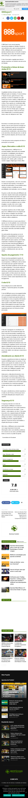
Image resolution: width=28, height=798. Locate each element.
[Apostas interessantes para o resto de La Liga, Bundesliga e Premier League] (5, 547)
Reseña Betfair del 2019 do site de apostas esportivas (13, 693)
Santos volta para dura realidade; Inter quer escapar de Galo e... (18, 735)
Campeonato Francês (19, 656)
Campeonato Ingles (19, 641)
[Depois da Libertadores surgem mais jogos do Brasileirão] (5, 743)
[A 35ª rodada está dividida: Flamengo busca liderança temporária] (5, 727)
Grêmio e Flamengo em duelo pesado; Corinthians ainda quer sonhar (18, 750)
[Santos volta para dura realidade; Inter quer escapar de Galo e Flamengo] (5, 735)
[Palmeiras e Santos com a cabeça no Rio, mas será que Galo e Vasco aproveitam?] (5, 758)
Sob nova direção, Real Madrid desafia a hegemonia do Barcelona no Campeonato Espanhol (20, 515)
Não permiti (16, 8)
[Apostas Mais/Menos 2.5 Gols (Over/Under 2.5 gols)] (5, 589)
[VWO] (5, 8)
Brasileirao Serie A (5, 656)
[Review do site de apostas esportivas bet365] (5, 702)
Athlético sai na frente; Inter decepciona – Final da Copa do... (7, 645)
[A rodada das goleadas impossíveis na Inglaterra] (21, 638)
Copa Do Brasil (5, 641)
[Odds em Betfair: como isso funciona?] (5, 564)
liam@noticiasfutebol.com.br (16, 786)
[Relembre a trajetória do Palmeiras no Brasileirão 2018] (7, 653)
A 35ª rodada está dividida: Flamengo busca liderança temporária (17, 727)
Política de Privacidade (18, 795)
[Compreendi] (26, 792)
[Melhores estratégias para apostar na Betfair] (5, 556)
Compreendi (7, 795)
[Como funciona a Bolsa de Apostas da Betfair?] (5, 709)
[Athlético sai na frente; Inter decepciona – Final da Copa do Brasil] (7, 638)
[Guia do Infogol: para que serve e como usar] (5, 571)
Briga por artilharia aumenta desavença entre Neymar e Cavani (20, 660)
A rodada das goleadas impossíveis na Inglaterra (20, 645)
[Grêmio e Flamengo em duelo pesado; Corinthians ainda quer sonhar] (5, 750)
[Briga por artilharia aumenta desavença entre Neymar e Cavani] (21, 653)
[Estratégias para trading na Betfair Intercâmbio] (5, 715)
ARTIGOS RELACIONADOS (8, 541)
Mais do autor (20, 541)
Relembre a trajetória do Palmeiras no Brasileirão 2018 (7, 660)
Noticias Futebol (7, 14)
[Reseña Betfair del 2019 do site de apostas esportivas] (14, 690)
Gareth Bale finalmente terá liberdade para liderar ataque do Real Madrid (7, 514)
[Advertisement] (14, 119)
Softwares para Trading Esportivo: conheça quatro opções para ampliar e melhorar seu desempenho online (18, 580)
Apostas (3, 549)
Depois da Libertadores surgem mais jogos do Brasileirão (17, 742)
